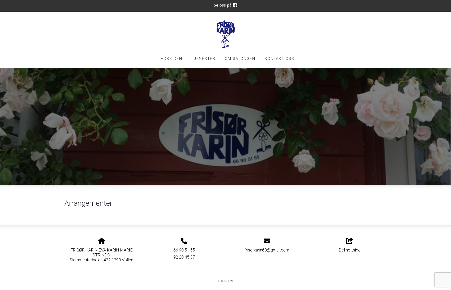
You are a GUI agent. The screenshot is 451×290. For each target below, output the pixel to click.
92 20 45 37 (184, 257)
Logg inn (225, 281)
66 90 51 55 (184, 249)
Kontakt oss (279, 58)
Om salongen (240, 58)
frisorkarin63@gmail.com (267, 249)
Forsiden (171, 58)
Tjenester (203, 58)
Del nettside (350, 249)
